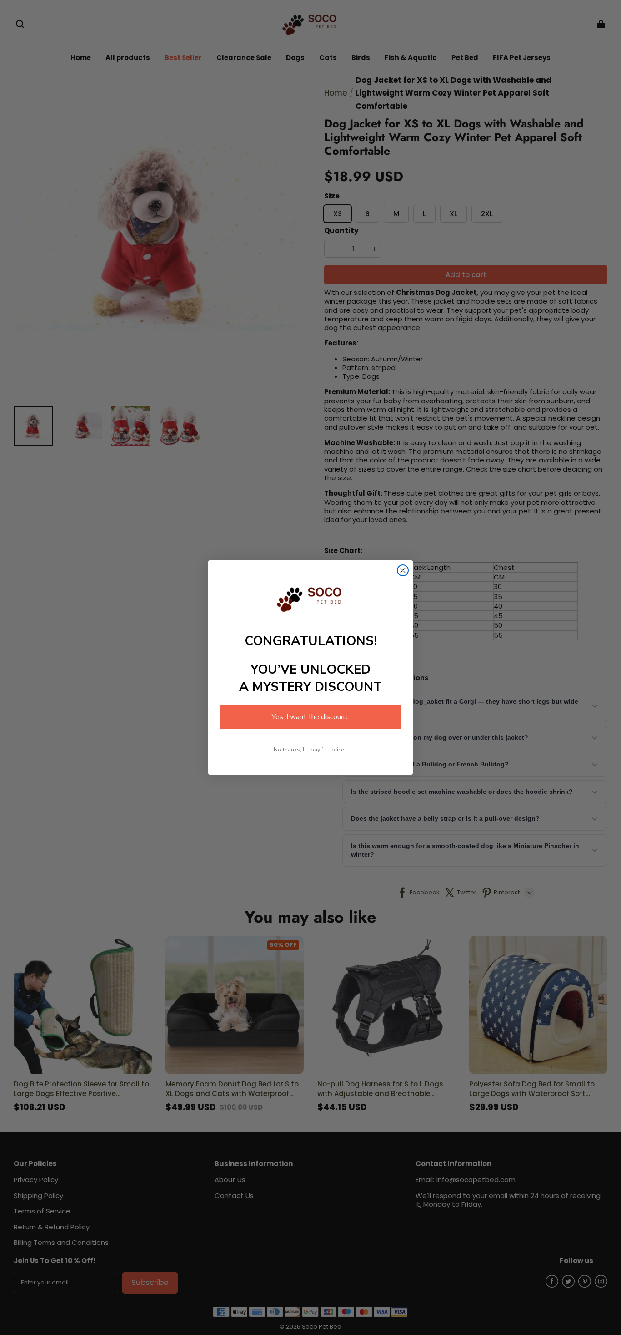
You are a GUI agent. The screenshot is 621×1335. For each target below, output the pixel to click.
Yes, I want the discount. (310, 717)
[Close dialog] (402, 570)
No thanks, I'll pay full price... (311, 749)
